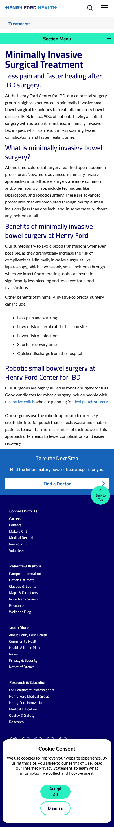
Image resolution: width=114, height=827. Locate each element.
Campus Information (25, 573)
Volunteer (16, 550)
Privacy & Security (23, 660)
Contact (15, 525)
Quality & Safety (21, 715)
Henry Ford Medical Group (29, 696)
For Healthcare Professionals (31, 690)
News (13, 654)
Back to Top (101, 497)
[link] (31, 7)
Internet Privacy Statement (48, 767)
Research (16, 722)
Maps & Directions (23, 593)
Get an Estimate (21, 580)
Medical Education (23, 709)
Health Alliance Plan (24, 648)
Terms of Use (80, 762)
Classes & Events (23, 586)
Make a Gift (18, 531)
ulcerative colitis (20, 401)
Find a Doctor (57, 483)
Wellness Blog (20, 612)
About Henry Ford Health (28, 635)
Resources (17, 605)
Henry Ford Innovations (27, 703)
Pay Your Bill (18, 544)
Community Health (23, 641)
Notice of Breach (22, 667)
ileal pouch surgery (90, 401)
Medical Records (21, 538)
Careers (15, 518)
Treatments (19, 23)
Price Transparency (24, 599)
